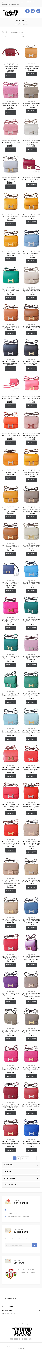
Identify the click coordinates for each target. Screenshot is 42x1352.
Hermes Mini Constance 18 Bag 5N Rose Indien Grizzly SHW (10, 105)
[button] (8, 50)
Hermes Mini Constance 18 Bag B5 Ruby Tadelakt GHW (31, 178)
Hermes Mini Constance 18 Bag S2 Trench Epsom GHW (11, 920)
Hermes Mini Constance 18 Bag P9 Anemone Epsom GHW (10, 994)
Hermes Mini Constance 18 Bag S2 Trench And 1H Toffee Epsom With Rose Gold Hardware (31, 844)
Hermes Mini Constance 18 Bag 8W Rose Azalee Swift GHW (31, 398)
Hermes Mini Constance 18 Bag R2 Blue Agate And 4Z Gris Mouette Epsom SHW (31, 920)
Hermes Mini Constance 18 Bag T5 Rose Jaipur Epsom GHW (10, 769)
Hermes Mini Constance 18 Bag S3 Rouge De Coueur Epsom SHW (31, 806)
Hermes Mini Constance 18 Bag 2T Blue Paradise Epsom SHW (31, 583)
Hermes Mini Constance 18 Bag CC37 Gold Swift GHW (31, 327)
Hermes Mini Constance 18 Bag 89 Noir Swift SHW (10, 362)
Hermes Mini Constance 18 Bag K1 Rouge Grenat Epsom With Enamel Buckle (11, 1106)
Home (17, 24)
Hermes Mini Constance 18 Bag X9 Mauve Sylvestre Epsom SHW (31, 657)
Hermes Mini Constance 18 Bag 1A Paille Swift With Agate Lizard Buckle (31, 472)
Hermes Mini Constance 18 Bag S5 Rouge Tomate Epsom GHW (10, 806)
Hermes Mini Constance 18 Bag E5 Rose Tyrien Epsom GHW (10, 620)
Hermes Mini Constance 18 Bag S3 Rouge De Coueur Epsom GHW (10, 843)
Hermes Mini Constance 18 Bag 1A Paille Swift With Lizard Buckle (10, 509)
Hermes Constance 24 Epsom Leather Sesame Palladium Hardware (31, 66)
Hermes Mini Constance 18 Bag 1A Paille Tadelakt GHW (11, 252)
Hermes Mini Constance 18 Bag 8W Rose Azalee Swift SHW (10, 398)
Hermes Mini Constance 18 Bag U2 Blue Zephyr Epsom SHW (11, 732)
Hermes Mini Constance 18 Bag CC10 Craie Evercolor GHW (31, 546)
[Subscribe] (34, 1245)
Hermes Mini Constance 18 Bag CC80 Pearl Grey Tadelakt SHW (31, 142)
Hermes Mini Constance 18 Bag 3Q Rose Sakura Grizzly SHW (11, 142)
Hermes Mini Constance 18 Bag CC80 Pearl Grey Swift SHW (31, 290)
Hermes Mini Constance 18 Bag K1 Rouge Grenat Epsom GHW (11, 1143)
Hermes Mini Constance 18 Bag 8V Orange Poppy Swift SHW (11, 435)
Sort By (4, 37)
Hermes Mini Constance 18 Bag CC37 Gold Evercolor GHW (10, 546)
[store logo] (10, 13)
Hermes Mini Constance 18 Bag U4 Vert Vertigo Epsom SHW (10, 695)
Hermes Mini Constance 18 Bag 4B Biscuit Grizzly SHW (31, 104)
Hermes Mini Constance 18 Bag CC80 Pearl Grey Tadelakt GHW (10, 179)
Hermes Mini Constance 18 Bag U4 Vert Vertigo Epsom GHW (31, 695)
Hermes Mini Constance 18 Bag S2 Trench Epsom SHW (31, 881)
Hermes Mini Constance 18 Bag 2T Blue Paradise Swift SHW (31, 253)
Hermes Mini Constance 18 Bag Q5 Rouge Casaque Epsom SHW (10, 957)
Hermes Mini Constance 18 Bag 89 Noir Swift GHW (31, 362)
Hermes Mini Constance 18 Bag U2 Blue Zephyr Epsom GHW (31, 732)
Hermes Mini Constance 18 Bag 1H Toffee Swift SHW (10, 471)
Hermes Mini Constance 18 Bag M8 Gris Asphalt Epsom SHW (11, 1031)
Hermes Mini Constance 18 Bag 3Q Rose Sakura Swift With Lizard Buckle (31, 435)
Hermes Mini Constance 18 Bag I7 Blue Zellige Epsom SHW (31, 1143)
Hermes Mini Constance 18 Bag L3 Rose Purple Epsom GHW (31, 1069)
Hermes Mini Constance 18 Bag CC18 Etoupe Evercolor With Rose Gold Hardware (31, 509)
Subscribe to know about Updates (16, 1239)
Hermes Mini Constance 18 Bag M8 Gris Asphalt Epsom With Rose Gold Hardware (31, 994)
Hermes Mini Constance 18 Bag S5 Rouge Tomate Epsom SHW (31, 769)
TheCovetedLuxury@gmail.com (18, 1216)
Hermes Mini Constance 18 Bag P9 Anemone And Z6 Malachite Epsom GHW (31, 957)
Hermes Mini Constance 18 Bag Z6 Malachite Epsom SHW (31, 620)
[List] (6, 32)
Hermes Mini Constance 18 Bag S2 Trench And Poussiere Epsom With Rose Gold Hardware (11, 882)
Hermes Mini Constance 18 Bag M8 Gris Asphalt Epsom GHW (31, 1031)
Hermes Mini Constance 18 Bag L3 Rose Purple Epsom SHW (10, 1069)
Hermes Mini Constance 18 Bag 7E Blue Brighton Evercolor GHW (10, 583)
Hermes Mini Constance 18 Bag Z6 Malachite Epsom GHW (10, 657)
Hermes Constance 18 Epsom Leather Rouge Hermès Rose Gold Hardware (11, 67)
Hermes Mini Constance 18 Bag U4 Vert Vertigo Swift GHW (10, 290)
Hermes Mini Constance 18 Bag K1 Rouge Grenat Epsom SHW (31, 1106)
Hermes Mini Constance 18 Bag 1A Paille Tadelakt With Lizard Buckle (10, 216)
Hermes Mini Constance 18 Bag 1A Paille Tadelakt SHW (31, 215)
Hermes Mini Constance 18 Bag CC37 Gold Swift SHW (10, 327)
